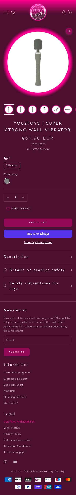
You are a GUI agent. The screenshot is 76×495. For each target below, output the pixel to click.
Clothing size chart (15, 378)
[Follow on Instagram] (5, 462)
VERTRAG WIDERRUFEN (19, 421)
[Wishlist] (13, 12)
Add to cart (38, 222)
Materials (9, 390)
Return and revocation (17, 440)
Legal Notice (12, 427)
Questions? (11, 403)
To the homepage (14, 452)
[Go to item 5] (56, 109)
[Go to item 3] (32, 109)
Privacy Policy (12, 433)
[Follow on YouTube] (15, 462)
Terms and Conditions (17, 446)
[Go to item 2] (20, 109)
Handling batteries (15, 397)
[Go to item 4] (44, 109)
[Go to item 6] (68, 109)
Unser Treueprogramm (17, 372)
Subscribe (16, 351)
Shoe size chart (13, 384)
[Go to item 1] (9, 109)
